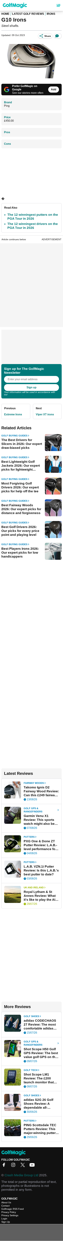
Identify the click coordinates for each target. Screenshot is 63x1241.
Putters (29, 836)
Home (5, 13)
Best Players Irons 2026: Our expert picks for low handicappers (20, 552)
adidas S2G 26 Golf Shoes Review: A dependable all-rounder (38, 1104)
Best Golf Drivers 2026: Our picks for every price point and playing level (20, 530)
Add (53, 89)
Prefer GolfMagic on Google (24, 88)
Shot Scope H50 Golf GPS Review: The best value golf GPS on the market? (41, 1053)
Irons (51, 13)
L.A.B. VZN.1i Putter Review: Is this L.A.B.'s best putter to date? (41, 870)
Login (4, 1218)
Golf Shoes (31, 1016)
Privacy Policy (15, 394)
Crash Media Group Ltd (21, 1175)
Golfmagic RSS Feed (12, 1209)
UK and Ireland (34, 887)
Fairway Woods (34, 783)
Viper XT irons (45, 414)
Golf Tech (30, 1070)
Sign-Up (5, 1222)
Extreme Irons (13, 414)
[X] (23, 1166)
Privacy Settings (9, 1215)
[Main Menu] (58, 5)
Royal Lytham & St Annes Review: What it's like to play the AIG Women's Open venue (41, 896)
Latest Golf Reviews (28, 13)
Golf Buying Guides (14, 435)
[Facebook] (4, 1166)
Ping (7, 105)
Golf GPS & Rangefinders (33, 810)
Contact (5, 1205)
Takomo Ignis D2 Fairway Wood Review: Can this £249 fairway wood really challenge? (41, 791)
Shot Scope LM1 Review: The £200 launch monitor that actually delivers (39, 1078)
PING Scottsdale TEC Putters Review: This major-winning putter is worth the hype (40, 1129)
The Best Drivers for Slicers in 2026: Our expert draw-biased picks (21, 444)
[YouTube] (33, 1166)
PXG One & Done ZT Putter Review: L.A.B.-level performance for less (40, 845)
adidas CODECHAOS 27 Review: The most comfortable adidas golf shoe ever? (40, 1024)
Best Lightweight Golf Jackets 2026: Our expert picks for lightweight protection (20, 465)
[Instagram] (14, 1166)
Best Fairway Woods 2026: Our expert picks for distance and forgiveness (21, 509)
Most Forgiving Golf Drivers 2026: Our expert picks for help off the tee (20, 487)
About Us (6, 1202)
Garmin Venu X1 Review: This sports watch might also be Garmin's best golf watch (39, 820)
